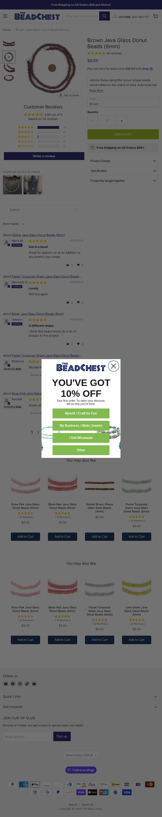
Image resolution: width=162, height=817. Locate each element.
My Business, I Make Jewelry (81, 425)
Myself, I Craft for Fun (81, 413)
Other (81, 450)
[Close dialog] (113, 366)
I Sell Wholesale (81, 438)
